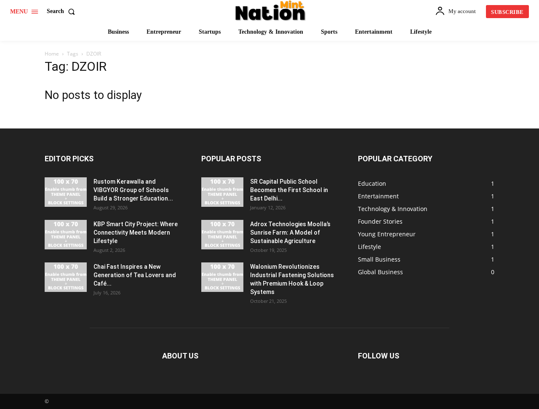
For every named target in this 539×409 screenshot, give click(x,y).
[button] (62, 11)
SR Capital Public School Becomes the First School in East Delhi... (289, 190)
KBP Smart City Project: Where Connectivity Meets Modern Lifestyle (135, 232)
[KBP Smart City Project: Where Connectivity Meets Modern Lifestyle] (66, 234)
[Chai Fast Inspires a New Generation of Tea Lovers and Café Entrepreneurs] (66, 277)
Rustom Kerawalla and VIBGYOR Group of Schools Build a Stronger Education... (133, 190)
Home (52, 53)
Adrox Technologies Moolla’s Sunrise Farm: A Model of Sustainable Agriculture (290, 232)
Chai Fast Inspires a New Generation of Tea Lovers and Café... (134, 275)
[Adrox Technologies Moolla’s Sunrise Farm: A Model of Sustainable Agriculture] (222, 234)
